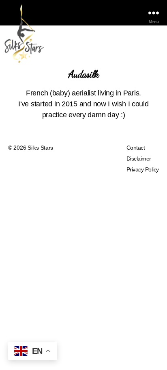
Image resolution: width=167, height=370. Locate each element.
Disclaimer (138, 158)
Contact (135, 147)
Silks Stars (40, 147)
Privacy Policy (142, 169)
